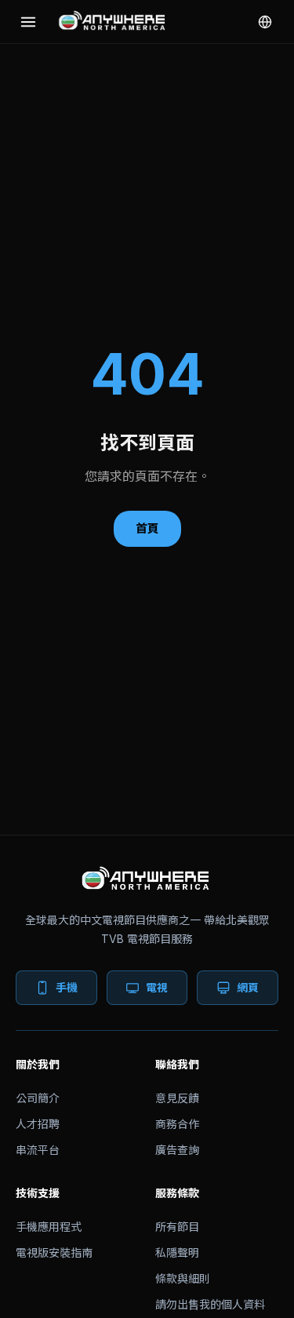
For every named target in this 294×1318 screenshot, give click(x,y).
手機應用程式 (49, 1226)
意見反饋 (177, 1098)
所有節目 (177, 1226)
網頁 (248, 987)
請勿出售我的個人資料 (210, 1304)
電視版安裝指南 (54, 1252)
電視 (157, 987)
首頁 (147, 528)
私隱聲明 (177, 1252)
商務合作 (177, 1123)
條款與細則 (182, 1278)
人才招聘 (38, 1123)
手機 (67, 987)
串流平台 (38, 1149)
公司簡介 (38, 1098)
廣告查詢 (177, 1149)
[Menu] (28, 22)
